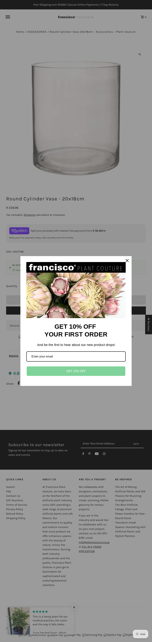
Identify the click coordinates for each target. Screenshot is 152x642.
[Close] (127, 260)
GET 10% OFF (76, 371)
